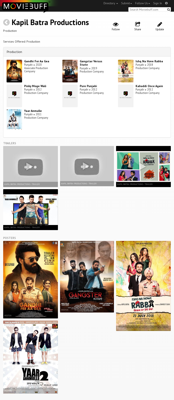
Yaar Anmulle (33, 111)
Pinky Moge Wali (35, 86)
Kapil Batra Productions (50, 22)
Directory (110, 3)
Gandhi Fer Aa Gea (36, 61)
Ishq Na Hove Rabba (149, 61)
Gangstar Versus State (91, 63)
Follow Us (141, 3)
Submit (125, 3)
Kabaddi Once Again (149, 86)
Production (14, 52)
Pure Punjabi (88, 86)
